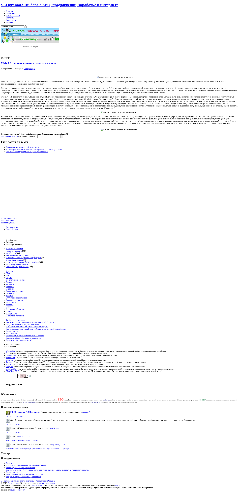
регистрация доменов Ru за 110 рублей (22, 262)
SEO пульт (10, 358)
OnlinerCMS (11, 369)
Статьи (9, 311)
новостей (86, 412)
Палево (9, 282)
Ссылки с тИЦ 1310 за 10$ (17, 267)
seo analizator (74, 400)
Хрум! (8, 364)
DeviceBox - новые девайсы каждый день (23, 258)
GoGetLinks (11, 355)
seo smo (159, 400)
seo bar (93, 400)
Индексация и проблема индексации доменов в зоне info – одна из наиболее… (33, 448)
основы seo (133, 402)
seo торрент (113, 402)
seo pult (154, 400)
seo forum (106, 400)
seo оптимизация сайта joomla (59, 402)
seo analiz (67, 400)
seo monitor (127, 400)
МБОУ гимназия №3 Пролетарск (25, 412)
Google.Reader (12, 229)
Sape (8, 353)
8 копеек (9, 360)
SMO (8, 275)
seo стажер (105, 402)
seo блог (202, 400)
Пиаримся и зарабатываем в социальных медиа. (26, 465)
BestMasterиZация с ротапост (18, 255)
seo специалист (96, 402)
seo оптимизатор (16, 402)
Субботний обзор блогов (16, 298)
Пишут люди (29, 69)
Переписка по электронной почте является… (25, 147)
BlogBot (9, 367)
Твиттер (9, 296)
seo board (99, 400)
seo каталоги (220, 400)
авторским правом (47, 483)
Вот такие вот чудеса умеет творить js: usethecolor (27, 152)
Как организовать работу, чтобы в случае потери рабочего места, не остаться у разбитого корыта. (47, 470)
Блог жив (9, 416)
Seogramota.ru (13, 483)
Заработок (10, 293)
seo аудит (195, 400)
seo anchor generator (85, 400)
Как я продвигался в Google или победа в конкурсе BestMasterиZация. (36, 329)
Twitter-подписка (8, 223)
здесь (117, 485)
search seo (54, 400)
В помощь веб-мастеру (15, 309)
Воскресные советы (14, 300)
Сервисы (10, 289)
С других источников (15, 316)
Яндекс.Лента (12, 227)
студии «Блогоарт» (18, 490)
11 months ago (18, 416)
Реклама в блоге (18, 481)
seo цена (120, 402)
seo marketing (120, 400)
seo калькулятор (211, 400)
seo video (177, 400)
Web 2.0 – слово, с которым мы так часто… (30, 63)
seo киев (226, 400)
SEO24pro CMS (12, 371)
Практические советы (15, 280)
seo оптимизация (29, 402)
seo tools (171, 400)
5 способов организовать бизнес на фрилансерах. (27, 327)
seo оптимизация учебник (76, 402)
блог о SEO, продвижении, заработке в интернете (59, 5)
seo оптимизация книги (43, 402)
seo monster (135, 400)
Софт (8, 307)
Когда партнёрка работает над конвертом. (23, 338)
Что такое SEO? (12, 333)
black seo (15, 400)
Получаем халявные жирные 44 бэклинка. (24, 324)
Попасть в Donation (14, 249)
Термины (10, 284)
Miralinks (9, 304)
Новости (9, 271)
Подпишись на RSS (9, 136)
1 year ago (16, 424)
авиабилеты (11, 253)
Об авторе (5, 481)
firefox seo (30, 400)
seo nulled (142, 400)
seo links (112, 400)
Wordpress (10, 287)
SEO (8, 273)
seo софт (87, 402)
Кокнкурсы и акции (14, 291)
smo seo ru (126, 402)
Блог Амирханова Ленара (17, 264)
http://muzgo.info (58, 444)
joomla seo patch (38, 400)
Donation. (51, 481)
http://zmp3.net (55, 428)
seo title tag (165, 400)
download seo (22, 400)
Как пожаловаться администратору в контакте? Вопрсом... (31, 322)
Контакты (30, 481)
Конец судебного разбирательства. (18, 440)
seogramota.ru (37, 485)
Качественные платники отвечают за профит (25, 336)
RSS (3, 218)
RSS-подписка (11, 218)
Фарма (9, 278)
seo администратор (186, 400)
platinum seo (47, 400)
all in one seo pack (6, 400)
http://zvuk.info (24, 436)
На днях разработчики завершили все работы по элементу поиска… (35, 149)
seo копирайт (234, 400)
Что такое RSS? (7, 220)
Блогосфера (11, 302)
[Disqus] (119, 186)
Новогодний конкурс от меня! (19, 340)
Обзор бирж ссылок (14, 260)
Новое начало (12, 331)
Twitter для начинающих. (16, 320)
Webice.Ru (10, 351)
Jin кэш (9, 362)
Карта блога (41, 481)
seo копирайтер (5, 402)
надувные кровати (14, 251)
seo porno (148, 400)
